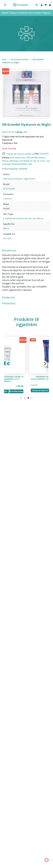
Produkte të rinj (28, 160)
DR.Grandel (32, 157)
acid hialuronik (17, 157)
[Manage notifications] (46, 860)
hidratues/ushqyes (12, 178)
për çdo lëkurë (35, 218)
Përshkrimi (9, 250)
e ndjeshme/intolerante (15, 218)
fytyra (5, 160)
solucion (7, 198)
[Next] (45, 364)
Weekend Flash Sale (22, 164)
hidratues (14, 160)
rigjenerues (29, 178)
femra (42, 157)
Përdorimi (8, 297)
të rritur (41, 160)
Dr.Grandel (9, 188)
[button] (5, 5)
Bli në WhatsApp (34, 390)
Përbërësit (8, 303)
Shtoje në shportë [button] (17, 390)
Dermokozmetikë (19, 59)
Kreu (4, 59)
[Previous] (8, 364)
